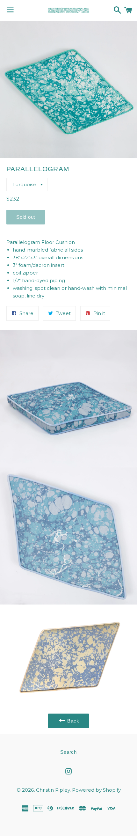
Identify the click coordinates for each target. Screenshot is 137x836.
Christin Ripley (53, 790)
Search (68, 752)
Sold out (25, 217)
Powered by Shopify (96, 790)
